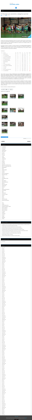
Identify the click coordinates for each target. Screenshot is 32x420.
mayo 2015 (3, 412)
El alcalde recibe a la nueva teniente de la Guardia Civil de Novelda (9, 225)
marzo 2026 (3, 253)
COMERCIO (3, 157)
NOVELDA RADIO (4, 190)
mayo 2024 (3, 280)
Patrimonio (3, 195)
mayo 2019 (3, 353)
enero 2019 (3, 358)
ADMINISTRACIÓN (4, 150)
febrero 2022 (3, 313)
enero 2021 (3, 329)
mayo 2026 (3, 251)
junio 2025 (3, 264)
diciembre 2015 (3, 403)
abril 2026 (3, 252)
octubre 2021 (3, 318)
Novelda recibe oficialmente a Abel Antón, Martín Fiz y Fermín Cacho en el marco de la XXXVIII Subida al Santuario (15, 230)
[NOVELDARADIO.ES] (16, 5)
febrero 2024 (3, 284)
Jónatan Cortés (3, 15)
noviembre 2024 (4, 273)
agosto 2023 (3, 291)
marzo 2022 (3, 312)
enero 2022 (3, 314)
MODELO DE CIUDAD (4, 184)
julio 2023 (3, 292)
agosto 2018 (3, 364)
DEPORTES (3, 161)
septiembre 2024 (4, 275)
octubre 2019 (3, 347)
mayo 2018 (3, 368)
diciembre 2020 (3, 330)
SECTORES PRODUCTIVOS (5, 205)
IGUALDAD (3, 172)
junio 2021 (3, 323)
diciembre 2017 (3, 374)
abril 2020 (3, 340)
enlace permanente (29, 138)
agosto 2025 (3, 262)
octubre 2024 (3, 274)
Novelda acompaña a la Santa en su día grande (7, 234)
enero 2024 (3, 285)
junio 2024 (3, 279)
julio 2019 (3, 351)
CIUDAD (3, 156)
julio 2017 (3, 380)
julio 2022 (3, 307)
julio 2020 (3, 336)
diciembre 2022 (3, 301)
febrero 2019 (3, 357)
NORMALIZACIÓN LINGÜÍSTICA (5, 189)
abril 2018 (3, 369)
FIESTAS (3, 168)
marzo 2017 (3, 385)
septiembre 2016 (4, 392)
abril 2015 (3, 413)
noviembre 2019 (4, 346)
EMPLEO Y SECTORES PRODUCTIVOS (6, 166)
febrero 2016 (3, 401)
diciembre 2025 (3, 257)
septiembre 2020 (4, 334)
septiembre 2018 (4, 363)
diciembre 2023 (3, 286)
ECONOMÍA (3, 162)
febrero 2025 (3, 269)
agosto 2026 (3, 247)
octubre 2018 (3, 362)
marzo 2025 (3, 268)
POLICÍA (3, 196)
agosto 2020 (3, 335)
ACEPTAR (16, 419)
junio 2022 (3, 308)
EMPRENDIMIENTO (4, 167)
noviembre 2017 (4, 375)
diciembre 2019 (3, 345)
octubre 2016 (3, 391)
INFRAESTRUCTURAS (4, 174)
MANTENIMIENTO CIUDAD (5, 178)
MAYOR (3, 179)
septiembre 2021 (4, 319)
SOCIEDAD (3, 212)
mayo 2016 (3, 397)
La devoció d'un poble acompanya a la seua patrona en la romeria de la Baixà (11, 235)
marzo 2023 (3, 297)
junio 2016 (3, 396)
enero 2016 (3, 402)
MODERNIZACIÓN (4, 185)
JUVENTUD (3, 177)
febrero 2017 (3, 386)
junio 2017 (3, 381)
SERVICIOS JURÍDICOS (4, 207)
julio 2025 (3, 263)
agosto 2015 (3, 408)
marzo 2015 (3, 414)
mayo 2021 (3, 324)
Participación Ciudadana (5, 194)
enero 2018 (3, 373)
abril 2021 (3, 325)
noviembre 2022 (4, 302)
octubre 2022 (3, 303)
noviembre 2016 (4, 390)
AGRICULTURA (4, 151)
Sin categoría (3, 211)
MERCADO (3, 183)
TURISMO (3, 216)
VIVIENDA (3, 218)
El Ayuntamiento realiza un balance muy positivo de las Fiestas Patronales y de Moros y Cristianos (13, 229)
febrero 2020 (3, 342)
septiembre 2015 (4, 407)
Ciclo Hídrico (3, 155)
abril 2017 (3, 384)
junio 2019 (3, 352)
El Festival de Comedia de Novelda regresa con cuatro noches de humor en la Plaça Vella (12, 228)
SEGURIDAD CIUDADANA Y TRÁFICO (6, 206)
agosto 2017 (3, 379)
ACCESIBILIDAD (4, 146)
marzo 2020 (3, 341)
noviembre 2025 (4, 258)
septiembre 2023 (4, 290)
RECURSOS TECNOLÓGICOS (5, 200)
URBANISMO (3, 217)
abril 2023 (3, 296)
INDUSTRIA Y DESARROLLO (5, 173)
